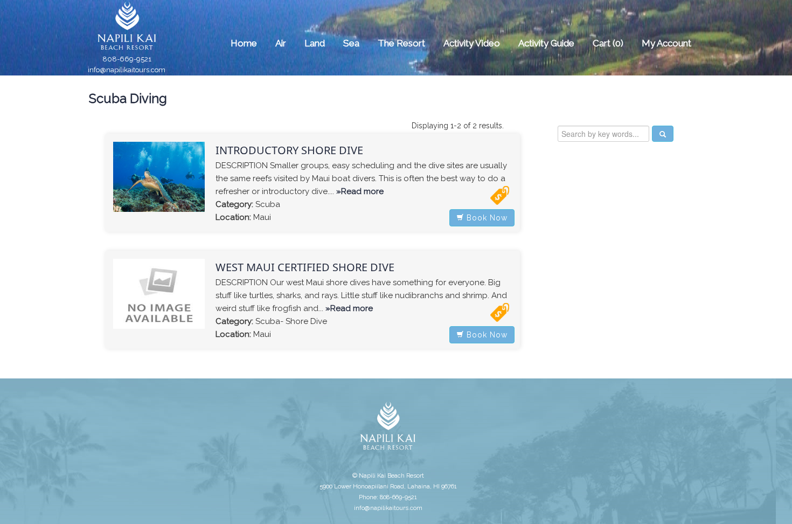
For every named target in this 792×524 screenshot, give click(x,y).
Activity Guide (546, 43)
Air (280, 43)
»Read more (360, 191)
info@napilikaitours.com (126, 70)
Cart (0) (608, 43)
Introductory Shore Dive (289, 150)
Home (244, 43)
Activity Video (471, 43)
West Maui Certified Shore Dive (305, 267)
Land (314, 43)
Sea (351, 43)
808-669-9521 (126, 59)
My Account (666, 43)
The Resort (401, 43)
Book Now (486, 217)
